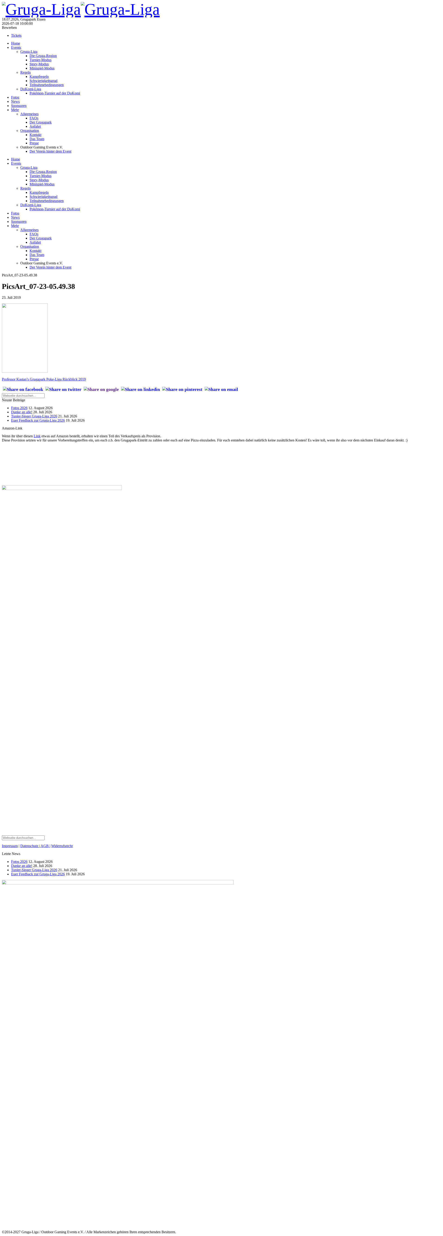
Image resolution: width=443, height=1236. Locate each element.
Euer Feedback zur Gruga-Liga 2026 (38, 420)
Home (15, 43)
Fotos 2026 (19, 408)
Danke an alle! (21, 412)
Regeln (25, 72)
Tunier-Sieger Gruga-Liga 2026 (34, 416)
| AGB (44, 846)
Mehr (15, 110)
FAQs (34, 118)
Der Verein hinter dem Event (50, 151)
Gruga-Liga (28, 52)
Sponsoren (19, 106)
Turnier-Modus (40, 60)
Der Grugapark (41, 122)
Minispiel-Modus (42, 68)
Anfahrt (35, 126)
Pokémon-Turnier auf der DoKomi (55, 93)
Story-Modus (39, 64)
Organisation (29, 131)
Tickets (16, 35)
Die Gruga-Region (43, 56)
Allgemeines (29, 114)
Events (16, 47)
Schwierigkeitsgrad (43, 81)
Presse (34, 143)
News (15, 101)
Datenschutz (29, 846)
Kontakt (35, 135)
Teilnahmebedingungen (47, 85)
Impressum (10, 846)
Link (37, 436)
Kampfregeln (39, 77)
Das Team (37, 139)
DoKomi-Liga (30, 89)
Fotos (15, 97)
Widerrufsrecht (62, 846)
